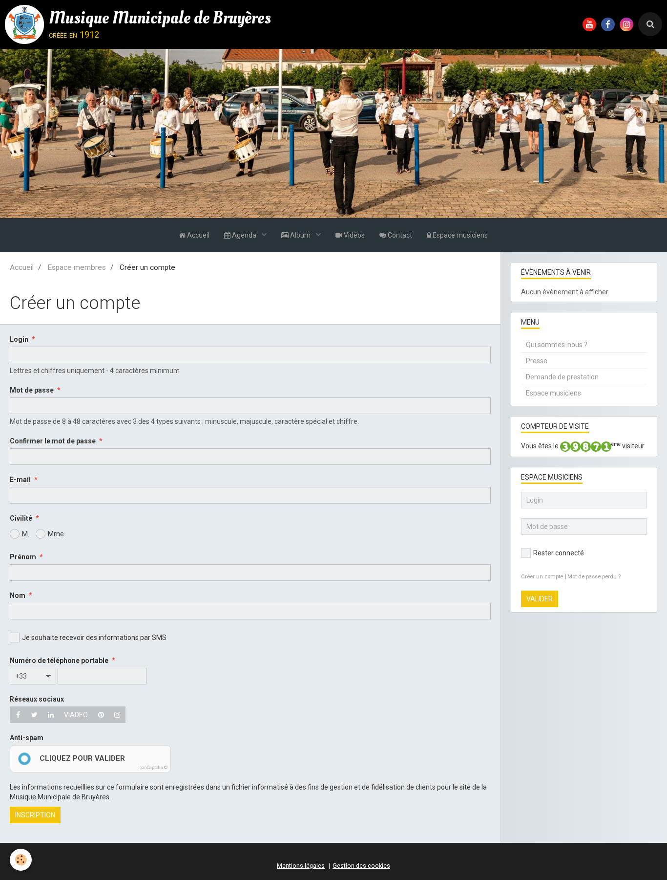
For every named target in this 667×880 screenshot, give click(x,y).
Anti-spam (26, 738)
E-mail (20, 480)
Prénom (23, 557)
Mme (56, 534)
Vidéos (353, 235)
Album (300, 235)
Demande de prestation (562, 377)
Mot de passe (32, 390)
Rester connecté (558, 553)
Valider (539, 599)
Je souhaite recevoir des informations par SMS (94, 637)
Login (19, 339)
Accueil (197, 235)
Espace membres (76, 267)
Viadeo (76, 715)
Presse (536, 361)
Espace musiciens (459, 235)
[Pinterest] (101, 714)
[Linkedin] (50, 714)
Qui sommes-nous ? (556, 345)
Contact (399, 235)
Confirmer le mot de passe (53, 441)
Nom (17, 595)
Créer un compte (542, 576)
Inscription (35, 815)
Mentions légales (301, 865)
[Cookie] (21, 860)
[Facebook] (18, 714)
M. (25, 534)
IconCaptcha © (152, 767)
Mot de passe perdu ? (594, 576)
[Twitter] (34, 714)
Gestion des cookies (361, 865)
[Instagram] (117, 714)
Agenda (244, 235)
